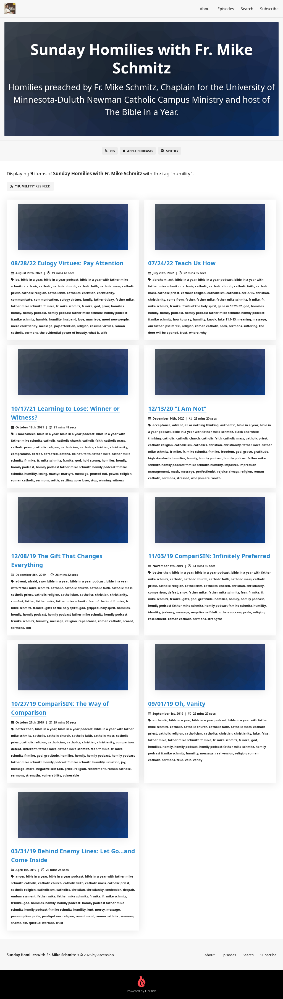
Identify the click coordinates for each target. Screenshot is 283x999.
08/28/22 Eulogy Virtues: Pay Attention (67, 263)
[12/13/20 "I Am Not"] (210, 372)
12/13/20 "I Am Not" (177, 408)
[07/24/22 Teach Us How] (210, 227)
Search (247, 8)
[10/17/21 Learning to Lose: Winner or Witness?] (73, 372)
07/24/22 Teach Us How (182, 263)
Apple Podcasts (140, 151)
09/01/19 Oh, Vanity (176, 703)
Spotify (172, 151)
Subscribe (269, 8)
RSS (112, 151)
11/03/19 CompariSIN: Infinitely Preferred (209, 556)
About (205, 8)
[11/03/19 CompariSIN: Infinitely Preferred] (210, 520)
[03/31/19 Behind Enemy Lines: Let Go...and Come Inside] (73, 815)
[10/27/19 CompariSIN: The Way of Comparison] (73, 667)
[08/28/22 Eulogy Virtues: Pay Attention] (73, 227)
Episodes (226, 8)
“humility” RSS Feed (33, 186)
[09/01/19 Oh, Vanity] (210, 667)
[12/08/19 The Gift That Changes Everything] (73, 520)
